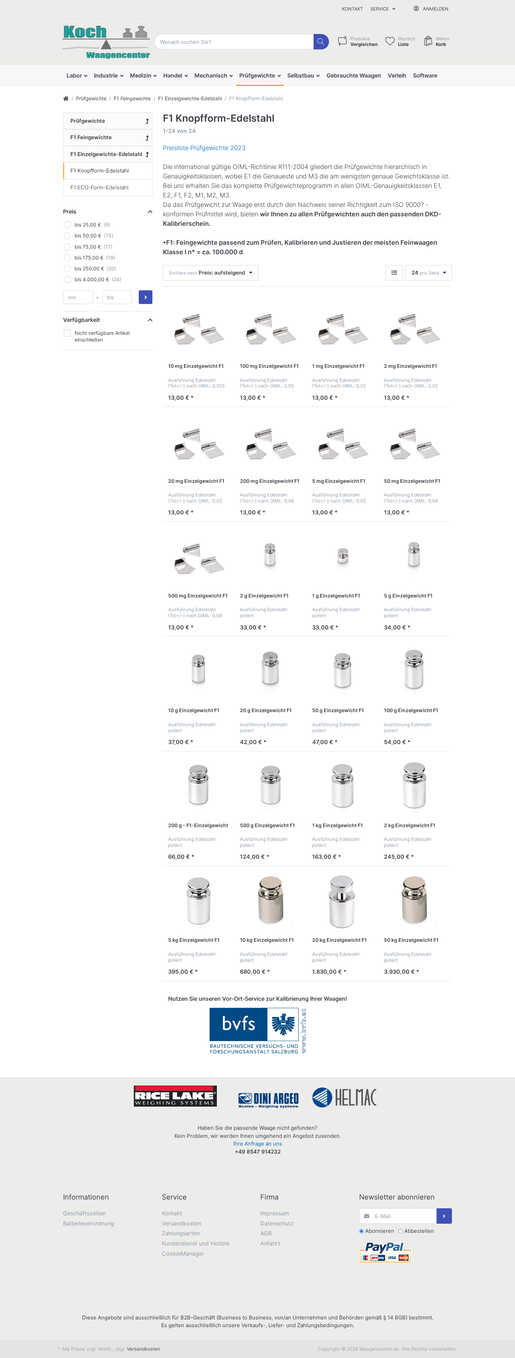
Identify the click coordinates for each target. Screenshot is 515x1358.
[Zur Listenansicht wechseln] (394, 273)
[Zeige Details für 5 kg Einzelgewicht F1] (198, 901)
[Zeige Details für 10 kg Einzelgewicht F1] (270, 901)
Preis (69, 211)
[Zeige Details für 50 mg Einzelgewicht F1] (414, 442)
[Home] (66, 98)
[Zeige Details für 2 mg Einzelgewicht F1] (414, 327)
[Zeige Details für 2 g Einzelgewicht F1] (270, 557)
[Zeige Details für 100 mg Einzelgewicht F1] (270, 327)
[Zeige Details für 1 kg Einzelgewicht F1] (342, 787)
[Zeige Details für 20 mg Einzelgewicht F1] (198, 442)
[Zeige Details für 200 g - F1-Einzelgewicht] (198, 787)
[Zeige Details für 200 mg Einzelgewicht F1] (270, 442)
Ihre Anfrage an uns (257, 1143)
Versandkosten (143, 1349)
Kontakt (352, 9)
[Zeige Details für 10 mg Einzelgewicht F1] (198, 327)
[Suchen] (321, 42)
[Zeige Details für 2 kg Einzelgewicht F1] (414, 787)
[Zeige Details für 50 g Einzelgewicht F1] (342, 672)
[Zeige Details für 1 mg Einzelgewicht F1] (342, 327)
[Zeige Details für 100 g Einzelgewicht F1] (414, 672)
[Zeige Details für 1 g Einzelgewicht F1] (342, 557)
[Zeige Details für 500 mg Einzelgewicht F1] (198, 557)
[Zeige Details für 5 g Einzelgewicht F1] (414, 557)
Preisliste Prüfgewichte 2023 (204, 147)
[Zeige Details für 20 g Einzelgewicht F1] (270, 672)
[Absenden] (444, 1216)
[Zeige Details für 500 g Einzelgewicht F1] (270, 787)
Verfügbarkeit (81, 319)
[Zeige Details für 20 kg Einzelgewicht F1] (342, 901)
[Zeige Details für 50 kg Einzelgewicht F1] (414, 901)
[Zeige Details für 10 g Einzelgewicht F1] (198, 672)
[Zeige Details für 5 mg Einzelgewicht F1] (342, 442)
